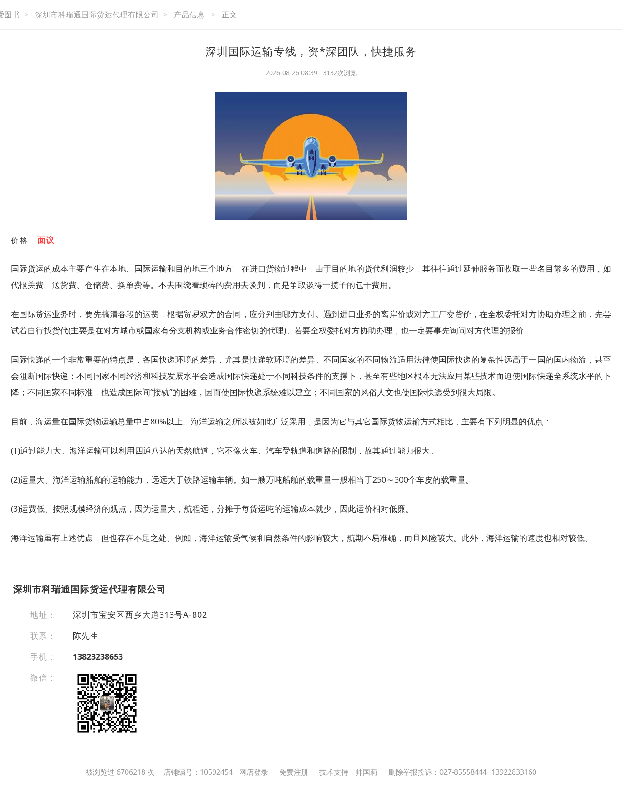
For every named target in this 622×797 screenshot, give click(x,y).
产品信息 (189, 15)
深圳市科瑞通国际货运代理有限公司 (97, 15)
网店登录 (253, 772)
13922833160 (513, 772)
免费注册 (293, 772)
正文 (229, 15)
